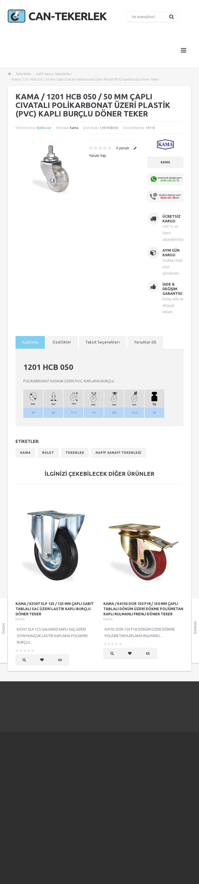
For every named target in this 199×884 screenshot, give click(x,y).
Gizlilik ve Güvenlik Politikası (63, 788)
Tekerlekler (24, 74)
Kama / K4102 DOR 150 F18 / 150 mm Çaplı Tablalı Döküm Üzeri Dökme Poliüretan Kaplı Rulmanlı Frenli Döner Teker (143, 609)
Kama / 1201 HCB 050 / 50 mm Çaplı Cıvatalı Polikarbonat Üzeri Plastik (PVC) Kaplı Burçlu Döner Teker (85, 79)
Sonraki (195, 627)
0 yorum (122, 148)
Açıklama (30, 342)
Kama (74, 127)
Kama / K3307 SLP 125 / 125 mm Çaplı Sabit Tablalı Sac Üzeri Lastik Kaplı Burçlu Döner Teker (55, 609)
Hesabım (94, 773)
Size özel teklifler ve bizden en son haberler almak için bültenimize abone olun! (170, 772)
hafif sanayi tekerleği (118, 452)
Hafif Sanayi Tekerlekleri (54, 74)
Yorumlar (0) (145, 342)
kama (25, 452)
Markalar (126, 762)
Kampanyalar (129, 768)
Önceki (3, 628)
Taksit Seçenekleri (103, 342)
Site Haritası (128, 788)
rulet (48, 452)
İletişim (93, 766)
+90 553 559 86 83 (30, 781)
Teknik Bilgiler (67, 840)
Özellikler (62, 342)
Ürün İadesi (97, 779)
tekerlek (75, 452)
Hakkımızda (65, 762)
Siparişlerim (97, 786)
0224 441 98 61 (164, 703)
